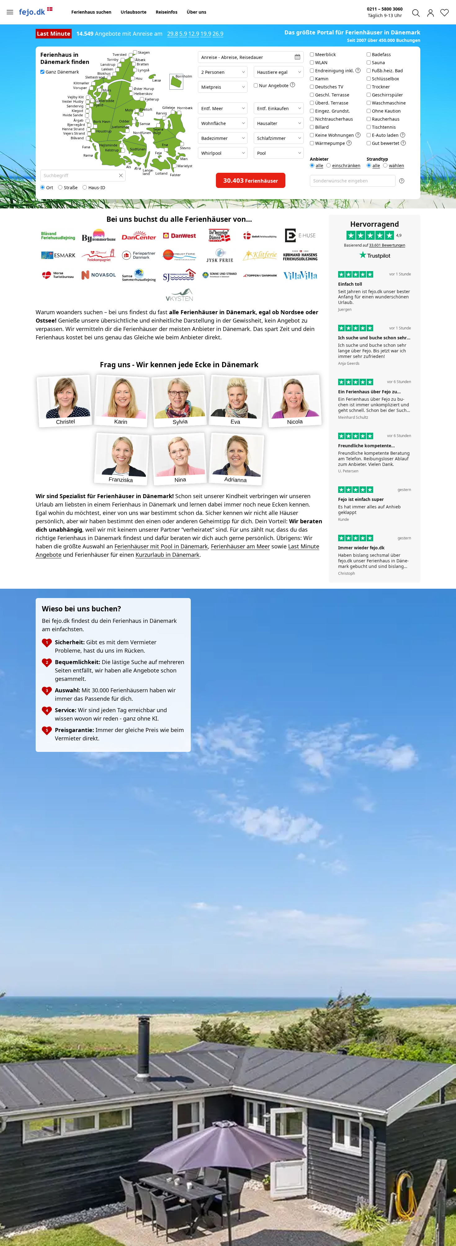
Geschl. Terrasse (332, 95)
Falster (175, 174)
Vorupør (80, 87)
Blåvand (77, 138)
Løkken (107, 69)
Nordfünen (142, 132)
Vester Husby (72, 101)
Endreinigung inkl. (334, 71)
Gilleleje (168, 107)
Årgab (78, 120)
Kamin (322, 79)
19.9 (205, 33)
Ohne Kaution (386, 111)
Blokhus (103, 73)
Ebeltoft (146, 109)
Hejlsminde (108, 145)
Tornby (112, 59)
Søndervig (75, 106)
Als (128, 166)
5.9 (183, 33)
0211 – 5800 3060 (385, 9)
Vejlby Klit (76, 97)
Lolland (161, 173)
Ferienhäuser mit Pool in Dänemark (161, 546)
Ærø (137, 168)
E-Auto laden (385, 135)
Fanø (86, 147)
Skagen (144, 52)
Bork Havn (101, 121)
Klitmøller (81, 83)
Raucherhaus (386, 119)
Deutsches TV (329, 87)
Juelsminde (120, 126)
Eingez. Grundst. (332, 111)
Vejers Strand (74, 133)
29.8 (172, 33)
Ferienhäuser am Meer (240, 546)
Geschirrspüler (387, 95)
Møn (184, 158)
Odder (124, 121)
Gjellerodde (104, 100)
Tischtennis (384, 127)
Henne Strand (73, 129)
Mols (129, 110)
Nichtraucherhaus (334, 119)
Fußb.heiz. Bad (387, 71)
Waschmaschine (389, 103)
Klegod (77, 110)
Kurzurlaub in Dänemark (167, 554)
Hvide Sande (73, 115)
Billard (322, 127)
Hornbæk (185, 107)
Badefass (381, 54)
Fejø (158, 152)
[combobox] (83, 175)
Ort (49, 187)
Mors (107, 90)
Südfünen (138, 149)
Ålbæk (140, 59)
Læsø (156, 80)
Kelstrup (112, 150)
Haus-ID (96, 187)
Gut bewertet (385, 143)
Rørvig (161, 113)
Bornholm (184, 76)
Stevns (185, 148)
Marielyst (184, 165)
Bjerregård (76, 124)
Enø (165, 144)
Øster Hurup (144, 88)
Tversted (120, 54)
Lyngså (143, 70)
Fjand (98, 105)
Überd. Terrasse (331, 103)
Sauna (378, 62)
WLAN (321, 62)
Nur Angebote (273, 85)
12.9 (193, 33)
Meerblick (325, 54)
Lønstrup (108, 64)
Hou (139, 78)
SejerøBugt (158, 130)
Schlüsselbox (385, 79)
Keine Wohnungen (334, 135)
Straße (71, 187)
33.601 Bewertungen (387, 245)
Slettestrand (95, 77)
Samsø (145, 123)
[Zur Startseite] (36, 11)
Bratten (143, 64)
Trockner (381, 87)
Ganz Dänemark (62, 72)
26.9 (217, 33)
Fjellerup (152, 99)
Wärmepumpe (330, 143)
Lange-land (148, 171)
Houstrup (104, 131)
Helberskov (143, 93)
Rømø (88, 155)
